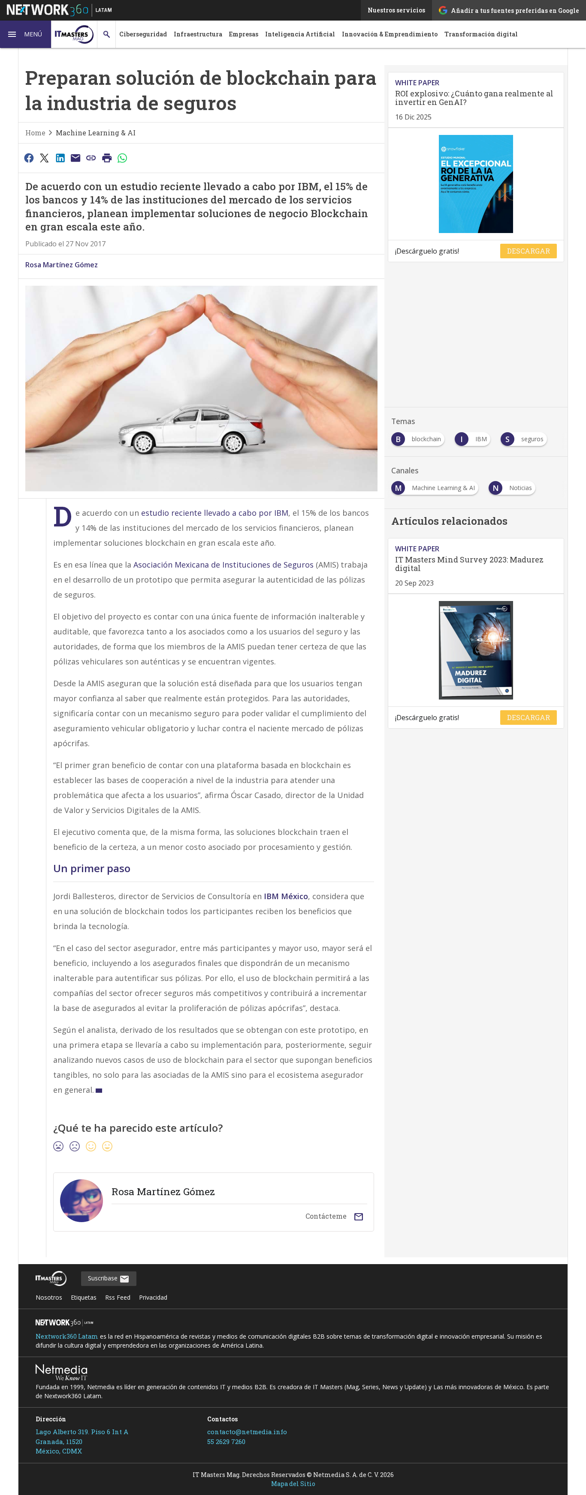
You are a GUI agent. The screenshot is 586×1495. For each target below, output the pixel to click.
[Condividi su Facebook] (29, 157)
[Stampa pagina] (107, 157)
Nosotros (49, 1297)
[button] (25, 34)
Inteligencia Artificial (300, 34)
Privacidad (153, 1297)
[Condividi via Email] (75, 157)
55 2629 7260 (226, 1441)
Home (35, 132)
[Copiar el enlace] (91, 157)
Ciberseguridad (143, 34)
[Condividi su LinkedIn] (60, 157)
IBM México (286, 896)
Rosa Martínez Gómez (61, 264)
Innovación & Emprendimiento (390, 34)
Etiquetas (84, 1297)
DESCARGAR (528, 250)
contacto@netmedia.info (247, 1431)
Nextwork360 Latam (67, 1336)
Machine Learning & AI (96, 132)
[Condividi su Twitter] (44, 157)
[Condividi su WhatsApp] (123, 157)
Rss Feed (117, 1297)
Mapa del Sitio (293, 1484)
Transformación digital (481, 34)
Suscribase (103, 1278)
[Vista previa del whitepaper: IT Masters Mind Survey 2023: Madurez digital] (476, 650)
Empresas (243, 34)
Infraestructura (198, 34)
